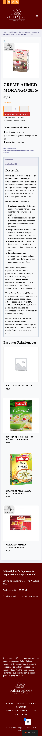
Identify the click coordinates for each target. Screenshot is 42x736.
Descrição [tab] (9, 160)
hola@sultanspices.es (28, 596)
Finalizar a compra (16, 711)
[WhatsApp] (13, 2)
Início (9, 703)
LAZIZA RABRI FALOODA (19, 385)
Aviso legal (21, 715)
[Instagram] (8, 2)
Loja (34, 711)
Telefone (6, 590)
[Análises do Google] (17, 2)
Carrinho (21, 707)
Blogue (21, 703)
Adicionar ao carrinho (16, 114)
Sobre (32, 703)
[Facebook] (4, 2)
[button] (4, 41)
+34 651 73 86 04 (19, 590)
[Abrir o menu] (38, 16)
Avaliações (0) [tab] (11, 164)
